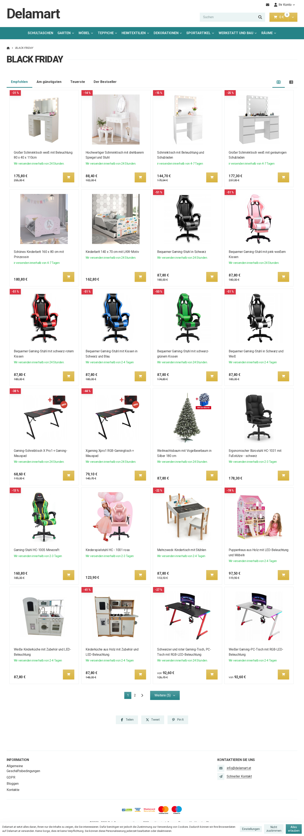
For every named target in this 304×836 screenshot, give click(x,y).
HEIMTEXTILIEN (134, 33)
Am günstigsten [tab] (49, 82)
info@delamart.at (239, 768)
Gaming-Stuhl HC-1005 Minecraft (36, 550)
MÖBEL (84, 33)
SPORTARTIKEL (198, 33)
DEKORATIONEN (166, 33)
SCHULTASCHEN (40, 33)
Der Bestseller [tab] (105, 82)
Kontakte (13, 790)
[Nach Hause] (8, 47)
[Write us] (220, 776)
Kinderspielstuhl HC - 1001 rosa (108, 550)
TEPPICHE (106, 33)
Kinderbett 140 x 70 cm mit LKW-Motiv (112, 252)
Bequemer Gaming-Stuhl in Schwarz (181, 252)
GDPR (11, 777)
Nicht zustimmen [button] (273, 828)
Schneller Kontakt (239, 776)
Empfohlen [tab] (19, 82)
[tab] (278, 82)
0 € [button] (283, 17)
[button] (292, 17)
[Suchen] (260, 17)
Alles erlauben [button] (294, 828)
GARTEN (64, 33)
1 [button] (129, 696)
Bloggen (13, 784)
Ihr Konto (285, 5)
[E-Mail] (268, 5)
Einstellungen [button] (251, 829)
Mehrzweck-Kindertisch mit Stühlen (181, 550)
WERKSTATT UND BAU (236, 33)
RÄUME (267, 33)
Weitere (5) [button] (162, 695)
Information (18, 760)
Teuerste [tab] (77, 82)
